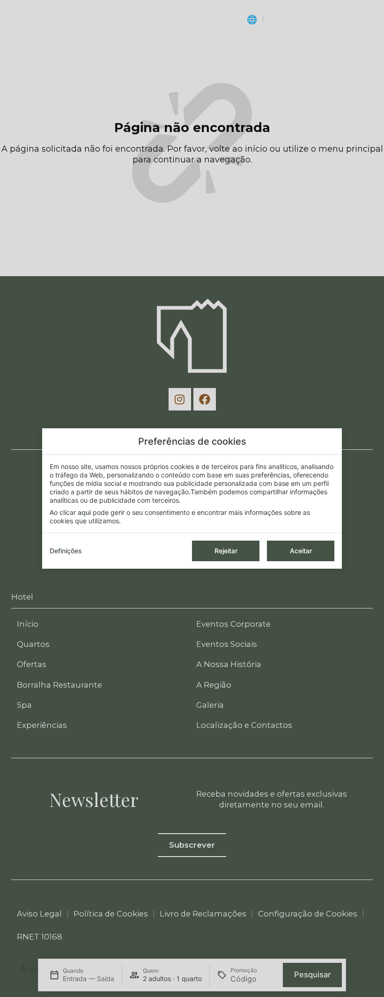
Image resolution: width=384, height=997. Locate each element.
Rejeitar (225, 551)
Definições (66, 551)
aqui (84, 512)
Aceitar (301, 551)
